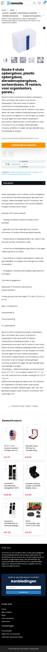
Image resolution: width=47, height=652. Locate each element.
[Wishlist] (39, 3)
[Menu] (2, 3)
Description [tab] (8, 183)
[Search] (34, 3)
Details (36, 138)
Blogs (4, 615)
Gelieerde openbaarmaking (12, 637)
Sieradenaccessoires (10, 16)
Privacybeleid (7, 631)
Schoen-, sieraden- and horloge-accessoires (20, 13)
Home (4, 10)
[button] (44, 28)
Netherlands (15, 164)
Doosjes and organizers (32, 16)
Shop (12, 10)
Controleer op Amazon (23, 145)
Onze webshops (8, 618)
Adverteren (6, 621)
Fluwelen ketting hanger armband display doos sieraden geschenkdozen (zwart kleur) (33, 489)
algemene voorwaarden (11, 634)
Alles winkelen (7, 612)
